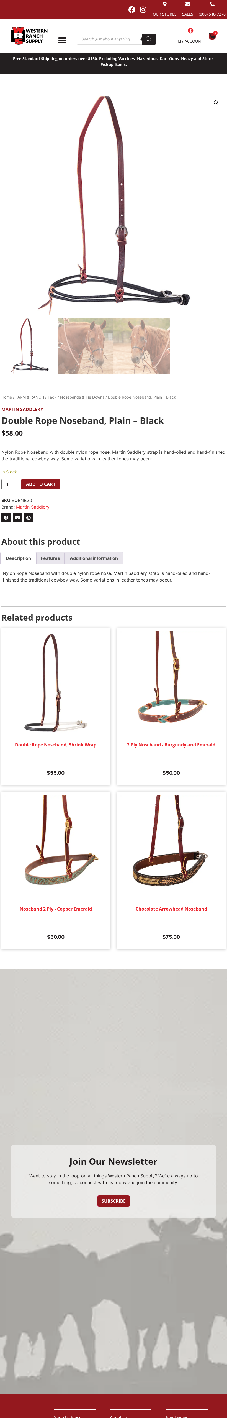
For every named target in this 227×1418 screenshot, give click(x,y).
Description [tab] (18, 558)
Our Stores (165, 14)
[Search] (149, 39)
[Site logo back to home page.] (29, 36)
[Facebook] (132, 9)
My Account (190, 41)
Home (6, 397)
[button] (216, 103)
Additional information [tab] (94, 558)
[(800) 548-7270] (212, 4)
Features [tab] (50, 558)
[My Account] (190, 31)
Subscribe (114, 1201)
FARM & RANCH (30, 397)
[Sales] (187, 4)
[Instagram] (143, 9)
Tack (52, 397)
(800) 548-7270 (212, 14)
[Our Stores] (164, 4)
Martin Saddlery (22, 409)
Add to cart (40, 484)
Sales (187, 14)
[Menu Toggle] (62, 40)
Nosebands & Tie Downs (82, 397)
